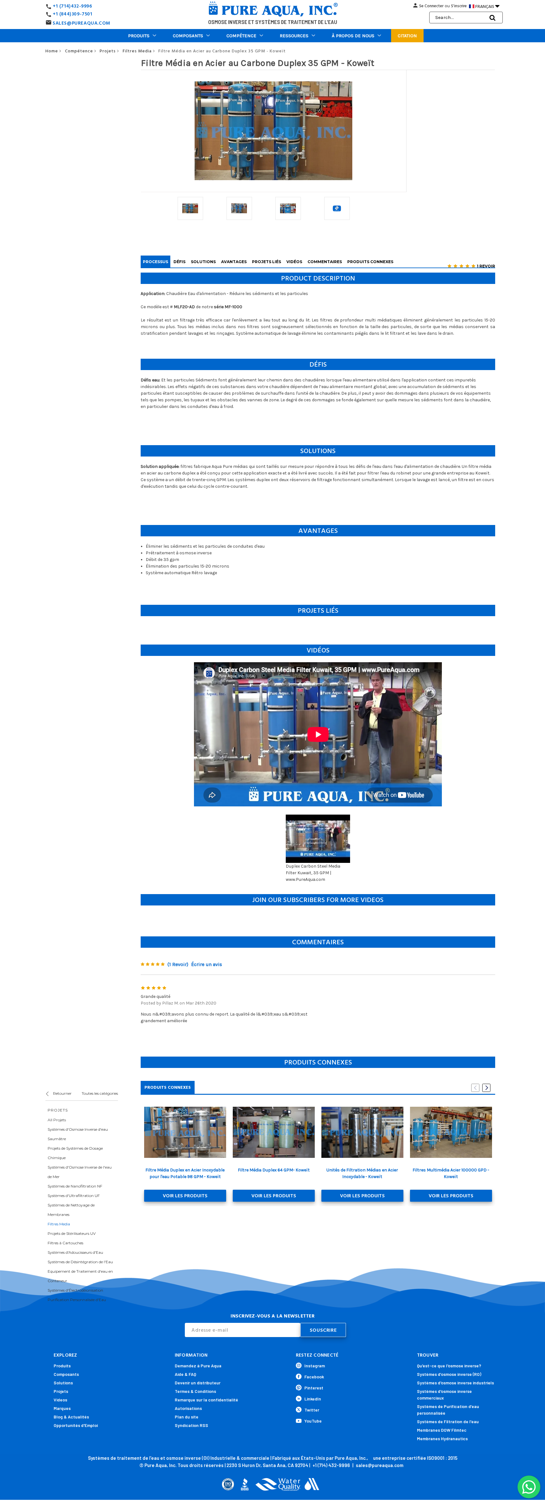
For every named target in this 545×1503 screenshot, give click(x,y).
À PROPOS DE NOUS (353, 35)
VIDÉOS (294, 261)
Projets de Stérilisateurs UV (72, 1233)
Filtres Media (59, 1224)
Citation (407, 35)
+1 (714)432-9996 (72, 6)
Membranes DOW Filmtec (441, 1430)
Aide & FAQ (185, 1374)
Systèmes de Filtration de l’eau (448, 1421)
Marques (62, 1408)
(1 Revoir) (177, 964)
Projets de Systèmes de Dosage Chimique (75, 1153)
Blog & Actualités (71, 1416)
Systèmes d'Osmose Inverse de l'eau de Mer (80, 1172)
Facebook (314, 1376)
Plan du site (186, 1416)
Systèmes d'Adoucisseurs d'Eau (75, 1252)
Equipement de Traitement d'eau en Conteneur (80, 1276)
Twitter (311, 1409)
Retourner (62, 1093)
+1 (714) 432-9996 (331, 1465)
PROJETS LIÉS (266, 261)
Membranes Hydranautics (442, 1438)
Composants (188, 35)
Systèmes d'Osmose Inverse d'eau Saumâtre (78, 1134)
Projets (61, 1391)
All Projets (57, 1119)
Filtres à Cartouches (65, 1243)
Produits (138, 35)
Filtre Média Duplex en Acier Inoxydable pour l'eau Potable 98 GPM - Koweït (185, 1173)
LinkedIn (312, 1398)
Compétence (241, 35)
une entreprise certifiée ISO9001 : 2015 (415, 1458)
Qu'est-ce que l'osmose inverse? (449, 1365)
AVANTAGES (234, 261)
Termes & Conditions (195, 1391)
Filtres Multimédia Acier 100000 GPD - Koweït (451, 1173)
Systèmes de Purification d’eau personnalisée (448, 1410)
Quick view (185, 1132)
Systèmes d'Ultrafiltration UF (74, 1195)
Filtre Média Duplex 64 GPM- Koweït (274, 1170)
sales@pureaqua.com (379, 1465)
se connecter (431, 6)
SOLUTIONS (203, 261)
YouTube (313, 1420)
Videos (60, 1399)
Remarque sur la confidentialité (206, 1399)
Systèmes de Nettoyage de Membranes (71, 1210)
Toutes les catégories (100, 1093)
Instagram (314, 1365)
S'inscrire (459, 6)
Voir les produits (185, 1196)
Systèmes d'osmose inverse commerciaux (444, 1394)
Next (486, 1088)
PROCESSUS (155, 261)
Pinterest (313, 1387)
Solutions (63, 1382)
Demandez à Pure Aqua (198, 1365)
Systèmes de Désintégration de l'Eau (80, 1261)
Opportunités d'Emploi (76, 1425)
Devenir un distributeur (197, 1382)
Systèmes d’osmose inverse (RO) (449, 1374)
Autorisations (188, 1408)
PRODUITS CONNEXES (370, 261)
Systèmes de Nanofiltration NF (75, 1186)
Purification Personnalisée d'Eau (77, 1299)
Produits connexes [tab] (167, 1087)
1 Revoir (486, 266)
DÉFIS (179, 261)
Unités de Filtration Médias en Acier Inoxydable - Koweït (362, 1173)
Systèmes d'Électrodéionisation (75, 1290)
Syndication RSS (191, 1425)
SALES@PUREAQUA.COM (81, 23)
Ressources (294, 35)
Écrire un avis (206, 964)
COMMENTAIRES (325, 261)
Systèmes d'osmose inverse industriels (455, 1382)
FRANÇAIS (487, 6)
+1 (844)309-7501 (72, 14)
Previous (475, 1088)
